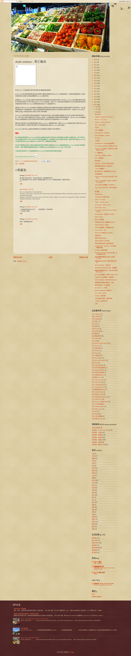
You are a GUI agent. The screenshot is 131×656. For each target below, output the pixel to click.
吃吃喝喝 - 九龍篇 (97, 432)
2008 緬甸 (94, 326)
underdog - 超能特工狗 (101, 301)
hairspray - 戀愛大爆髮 (101, 250)
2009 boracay (95, 328)
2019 (95, 73)
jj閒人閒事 (94, 540)
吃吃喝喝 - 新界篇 (97, 437)
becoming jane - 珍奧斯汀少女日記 (104, 214)
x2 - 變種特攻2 (99, 153)
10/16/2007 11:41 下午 (31, 207)
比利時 (94, 487)
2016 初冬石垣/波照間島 (98, 367)
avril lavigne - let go (100, 207)
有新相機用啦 (98, 174)
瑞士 (93, 500)
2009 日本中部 (96, 331)
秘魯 (93, 504)
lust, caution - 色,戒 (100, 293)
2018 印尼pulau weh (97, 394)
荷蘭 (93, 514)
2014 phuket (95, 353)
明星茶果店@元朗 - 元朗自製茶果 (104, 243)
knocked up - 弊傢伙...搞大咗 (103, 155)
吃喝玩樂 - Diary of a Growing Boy (104, 583)
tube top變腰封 (99, 130)
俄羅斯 (94, 458)
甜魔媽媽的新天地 (99, 566)
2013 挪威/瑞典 (96, 348)
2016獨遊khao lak (97, 377)
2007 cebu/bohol (96, 314)
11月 (96, 109)
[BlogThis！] (44, 161)
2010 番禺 (94, 333)
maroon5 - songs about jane (102, 122)
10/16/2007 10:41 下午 (31, 175)
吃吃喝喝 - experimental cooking (101, 430)
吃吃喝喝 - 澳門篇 (97, 442)
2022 (95, 65)
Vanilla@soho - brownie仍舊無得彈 (104, 143)
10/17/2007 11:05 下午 (31, 219)
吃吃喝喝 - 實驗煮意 (97, 435)
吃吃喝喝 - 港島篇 (97, 439)
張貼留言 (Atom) (21, 261)
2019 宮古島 (95, 414)
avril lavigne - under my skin (103, 205)
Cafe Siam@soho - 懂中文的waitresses (106, 280)
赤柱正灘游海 (24, 628)
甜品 (93, 502)
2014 (95, 86)
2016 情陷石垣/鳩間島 (98, 372)
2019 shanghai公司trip (98, 406)
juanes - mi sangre (100, 199)
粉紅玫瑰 (97, 160)
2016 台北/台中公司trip (98, 370)
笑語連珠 (94, 545)
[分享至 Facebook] (48, 161)
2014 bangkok (96, 350)
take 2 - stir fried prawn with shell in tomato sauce (34, 618)
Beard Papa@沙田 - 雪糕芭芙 (103, 290)
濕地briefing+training (100, 238)
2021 (95, 67)
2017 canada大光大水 (98, 384)
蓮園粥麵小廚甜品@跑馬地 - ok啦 (104, 282)
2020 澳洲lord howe (97, 418)
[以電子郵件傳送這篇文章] (42, 161)
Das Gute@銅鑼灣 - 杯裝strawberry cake (106, 274)
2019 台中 (94, 411)
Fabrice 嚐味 (97, 561)
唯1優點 (97, 191)
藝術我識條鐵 (95, 547)
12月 (96, 107)
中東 (93, 453)
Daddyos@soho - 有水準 (102, 225)
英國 (93, 512)
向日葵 (97, 127)
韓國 (93, 529)
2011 (95, 94)
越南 (93, 526)
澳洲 (93, 497)
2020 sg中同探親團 (97, 416)
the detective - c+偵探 (101, 287)
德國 (93, 478)
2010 (95, 96)
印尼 (93, 461)
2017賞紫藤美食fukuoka (98, 389)
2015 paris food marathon (99, 360)
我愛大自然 (95, 543)
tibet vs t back (99, 217)
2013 (95, 88)
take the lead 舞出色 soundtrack (104, 232)
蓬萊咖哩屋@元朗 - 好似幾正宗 (103, 166)
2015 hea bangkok (97, 358)
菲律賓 (94, 517)
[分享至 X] (46, 161)
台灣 (93, 466)
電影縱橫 (21, 163)
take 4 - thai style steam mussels (30, 637)
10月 (96, 112)
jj (94, 594)
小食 (93, 475)
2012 (95, 91)
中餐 (93, 456)
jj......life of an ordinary (40, 9)
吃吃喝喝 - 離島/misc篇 (98, 444)
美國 (93, 509)
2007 (95, 104)
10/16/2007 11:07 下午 (27, 189)
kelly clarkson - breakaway (102, 133)
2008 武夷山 (95, 321)
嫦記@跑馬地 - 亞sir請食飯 (102, 285)
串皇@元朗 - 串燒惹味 (20, 608)
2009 (95, 99)
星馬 (93, 485)
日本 (93, 483)
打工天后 (97, 138)
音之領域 (94, 552)
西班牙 (94, 521)
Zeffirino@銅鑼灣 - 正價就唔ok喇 (104, 227)
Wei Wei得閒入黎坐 (99, 572)
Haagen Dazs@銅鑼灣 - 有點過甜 (104, 277)
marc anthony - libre (100, 230)
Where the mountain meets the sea (103, 585)
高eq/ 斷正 (98, 114)
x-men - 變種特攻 (100, 168)
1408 (96, 303)
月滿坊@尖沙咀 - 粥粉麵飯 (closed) (105, 222)
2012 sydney (95, 338)
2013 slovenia (96, 345)
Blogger (72, 652)
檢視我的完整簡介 (97, 596)
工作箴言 (97, 140)
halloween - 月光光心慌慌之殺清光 (104, 163)
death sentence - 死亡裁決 (102, 240)
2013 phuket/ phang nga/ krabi (100, 343)
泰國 (93, 492)
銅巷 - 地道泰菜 (98, 563)
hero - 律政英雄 (99, 158)
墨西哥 (94, 470)
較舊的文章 (83, 257)
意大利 (94, 480)
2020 (95, 70)
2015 (95, 83)
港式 (93, 495)
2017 (95, 78)
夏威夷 (94, 473)
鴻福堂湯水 (98, 235)
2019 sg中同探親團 (97, 404)
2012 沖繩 (94, 341)
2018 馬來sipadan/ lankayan (100, 397)
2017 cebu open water (98, 380)
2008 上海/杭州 (96, 316)
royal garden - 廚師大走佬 (102, 197)
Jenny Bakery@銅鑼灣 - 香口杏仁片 (105, 185)
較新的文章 (17, 257)
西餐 (93, 524)
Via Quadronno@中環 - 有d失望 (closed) (106, 146)
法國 (93, 490)
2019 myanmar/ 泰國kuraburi (100, 401)
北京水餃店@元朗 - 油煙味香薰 (103, 298)
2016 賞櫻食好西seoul (98, 375)
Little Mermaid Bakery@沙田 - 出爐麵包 (106, 268)
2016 (95, 80)
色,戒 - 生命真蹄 (99, 219)
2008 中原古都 (96, 319)
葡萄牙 (94, 519)
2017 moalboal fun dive (98, 387)
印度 (93, 463)
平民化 (95, 574)
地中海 (94, 468)
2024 (95, 59)
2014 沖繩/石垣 (96, 355)
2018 (95, 75)
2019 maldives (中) (97, 399)
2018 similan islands (97, 392)
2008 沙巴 (94, 324)
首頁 (50, 257)
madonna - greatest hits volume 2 (104, 117)
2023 (95, 62)
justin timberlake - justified (102, 135)
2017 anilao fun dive (97, 382)
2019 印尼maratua (97, 409)
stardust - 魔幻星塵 (100, 295)
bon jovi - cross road (100, 119)
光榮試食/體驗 (96, 427)
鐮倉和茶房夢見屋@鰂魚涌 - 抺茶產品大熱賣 (26, 613)
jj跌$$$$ (94, 538)
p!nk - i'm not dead (100, 125)
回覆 (21, 184)
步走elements (99, 194)
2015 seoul (95, 362)
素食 (93, 507)
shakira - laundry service (102, 202)
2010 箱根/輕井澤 (97, 336)
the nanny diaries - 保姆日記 (103, 265)
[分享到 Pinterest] (50, 161)
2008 (95, 102)
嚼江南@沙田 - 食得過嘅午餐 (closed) (105, 171)
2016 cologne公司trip (97, 365)
